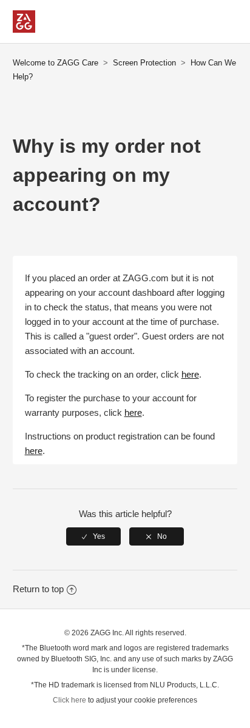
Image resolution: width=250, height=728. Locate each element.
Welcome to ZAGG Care (55, 62)
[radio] (93, 536)
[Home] (24, 29)
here (190, 374)
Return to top (38, 589)
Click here (69, 700)
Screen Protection (144, 62)
